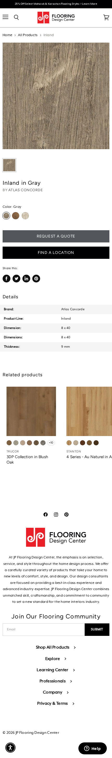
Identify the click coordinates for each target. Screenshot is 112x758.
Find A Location (56, 252)
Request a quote (56, 236)
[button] (10, 747)
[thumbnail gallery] (9, 165)
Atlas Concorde (25, 190)
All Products (28, 35)
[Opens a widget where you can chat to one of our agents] (92, 748)
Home (7, 35)
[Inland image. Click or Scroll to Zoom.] (56, 98)
